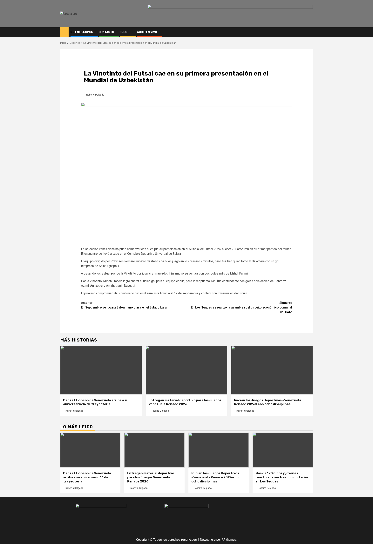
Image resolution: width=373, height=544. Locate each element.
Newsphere (208, 539)
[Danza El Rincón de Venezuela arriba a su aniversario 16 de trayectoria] (101, 370)
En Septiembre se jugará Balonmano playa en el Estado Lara (124, 305)
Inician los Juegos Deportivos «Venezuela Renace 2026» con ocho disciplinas (267, 402)
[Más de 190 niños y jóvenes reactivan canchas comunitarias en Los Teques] (283, 450)
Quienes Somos (82, 32)
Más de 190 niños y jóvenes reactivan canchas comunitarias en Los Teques (282, 477)
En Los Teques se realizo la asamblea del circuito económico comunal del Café (241, 307)
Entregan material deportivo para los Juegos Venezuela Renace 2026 (185, 402)
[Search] (310, 32)
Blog (123, 32)
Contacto (106, 32)
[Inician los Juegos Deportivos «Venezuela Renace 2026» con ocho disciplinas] (272, 370)
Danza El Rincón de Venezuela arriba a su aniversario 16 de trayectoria (95, 402)
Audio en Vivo (147, 32)
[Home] (64, 32)
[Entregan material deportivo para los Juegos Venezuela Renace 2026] (186, 370)
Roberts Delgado (95, 94)
